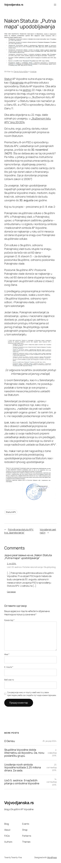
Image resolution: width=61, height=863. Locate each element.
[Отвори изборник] (55, 4)
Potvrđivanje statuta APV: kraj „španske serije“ (19, 531)
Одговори (11, 591)
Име (6, 654)
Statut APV (11, 512)
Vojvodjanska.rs (13, 4)
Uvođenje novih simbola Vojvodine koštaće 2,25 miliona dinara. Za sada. (22, 767)
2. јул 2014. (11, 563)
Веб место (9, 679)
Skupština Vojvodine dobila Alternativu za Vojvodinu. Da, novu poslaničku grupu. (24, 752)
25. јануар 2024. (50, 741)
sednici (27, 90)
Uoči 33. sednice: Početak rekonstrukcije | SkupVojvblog (31, 567)
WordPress (52, 857)
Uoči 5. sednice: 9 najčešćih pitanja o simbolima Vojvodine (21, 782)
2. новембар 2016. (52, 753)
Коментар (9, 620)
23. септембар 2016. (52, 767)
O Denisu (9, 741)
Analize (33, 71)
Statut (8, 79)
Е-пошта (8, 667)
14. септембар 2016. (52, 782)
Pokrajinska (16, 82)
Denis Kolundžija (21, 71)
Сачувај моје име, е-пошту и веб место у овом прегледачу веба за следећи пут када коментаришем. (31, 694)
